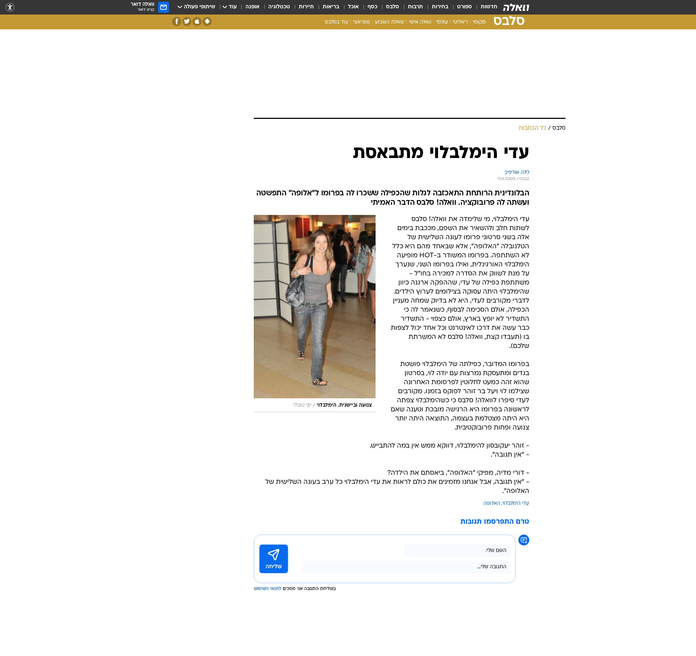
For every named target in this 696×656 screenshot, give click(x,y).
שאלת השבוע (389, 22)
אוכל (353, 7)
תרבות (415, 7)
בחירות (440, 7)
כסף (372, 7)
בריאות (331, 7)
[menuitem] (484, 7)
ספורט (464, 7)
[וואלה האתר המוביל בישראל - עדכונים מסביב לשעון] (516, 7)
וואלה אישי (420, 22)
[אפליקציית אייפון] (197, 21)
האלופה (491, 503)
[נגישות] (9, 7)
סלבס (392, 7)
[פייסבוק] (176, 21)
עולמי (442, 22)
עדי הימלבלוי (515, 503)
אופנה (252, 7)
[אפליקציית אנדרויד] (207, 21)
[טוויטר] (186, 21)
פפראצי (361, 22)
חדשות (489, 7)
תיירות (306, 7)
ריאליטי (460, 22)
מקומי (479, 22)
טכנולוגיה (279, 7)
